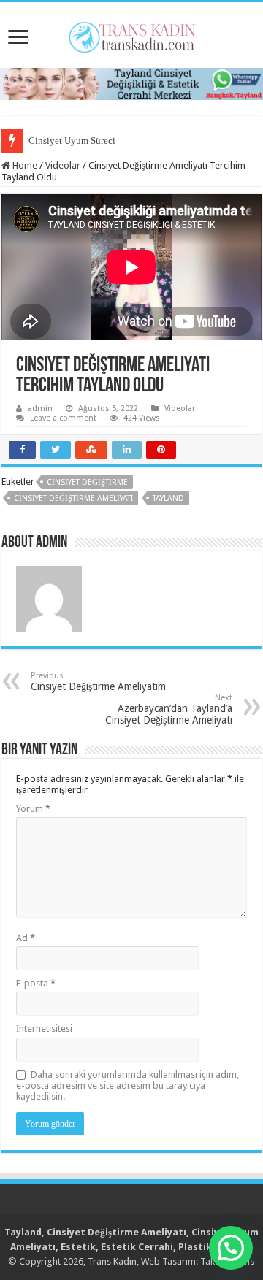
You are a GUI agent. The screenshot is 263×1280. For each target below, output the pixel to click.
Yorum (33, 808)
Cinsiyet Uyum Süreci (71, 140)
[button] (231, 1248)
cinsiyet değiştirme (87, 482)
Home (23, 165)
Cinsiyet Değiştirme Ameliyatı (73, 498)
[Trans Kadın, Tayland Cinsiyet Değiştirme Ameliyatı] (132, 34)
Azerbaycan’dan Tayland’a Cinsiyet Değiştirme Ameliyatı (168, 709)
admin (40, 408)
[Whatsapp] (131, 82)
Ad (25, 937)
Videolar (62, 165)
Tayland (168, 498)
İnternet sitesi (44, 1028)
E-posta (36, 983)
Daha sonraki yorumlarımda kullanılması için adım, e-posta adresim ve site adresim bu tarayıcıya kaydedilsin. (127, 1085)
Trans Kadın (112, 1261)
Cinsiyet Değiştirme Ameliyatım (98, 681)
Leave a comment (63, 418)
